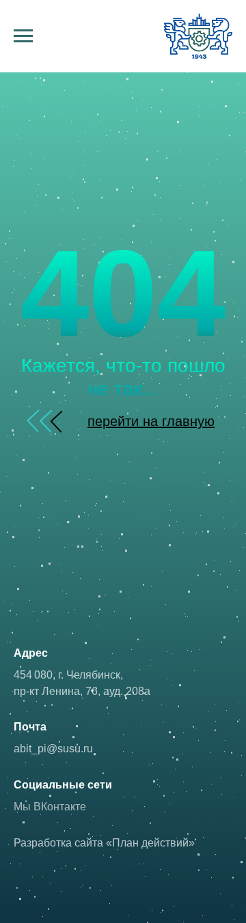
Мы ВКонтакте (50, 806)
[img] (49, 421)
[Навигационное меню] (23, 36)
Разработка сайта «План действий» (104, 843)
